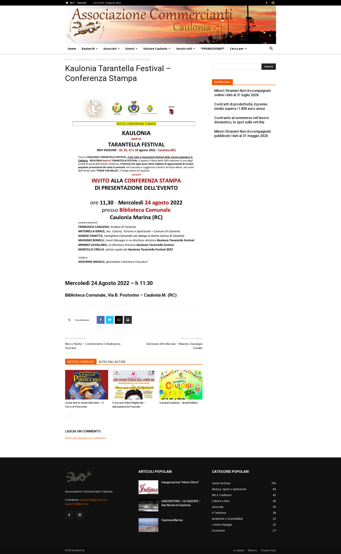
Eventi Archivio (84, 59)
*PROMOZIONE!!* (212, 48)
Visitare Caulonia (155, 48)
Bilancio (252, 550)
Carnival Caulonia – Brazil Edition (178, 402)
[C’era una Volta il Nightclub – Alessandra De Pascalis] (133, 384)
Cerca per (237, 48)
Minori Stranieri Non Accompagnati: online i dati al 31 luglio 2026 (242, 92)
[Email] (119, 320)
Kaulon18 (88, 48)
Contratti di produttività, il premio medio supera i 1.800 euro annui (241, 106)
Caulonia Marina (172, 520)
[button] (271, 49)
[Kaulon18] (170, 25)
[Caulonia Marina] (148, 525)
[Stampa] (128, 320)
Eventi (130, 48)
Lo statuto (239, 550)
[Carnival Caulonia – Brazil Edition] (180, 384)
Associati (110, 48)
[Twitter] (110, 320)
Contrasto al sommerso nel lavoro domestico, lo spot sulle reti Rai (241, 120)
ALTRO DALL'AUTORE (112, 361)
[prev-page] (67, 414)
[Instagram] (273, 3)
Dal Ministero (222, 82)
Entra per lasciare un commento (85, 438)
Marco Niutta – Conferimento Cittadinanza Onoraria (92, 346)
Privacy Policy (268, 550)
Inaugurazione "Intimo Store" (180, 482)
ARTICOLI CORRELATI (80, 361)
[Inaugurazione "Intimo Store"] (148, 487)
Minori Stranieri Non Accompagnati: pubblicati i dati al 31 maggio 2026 (242, 133)
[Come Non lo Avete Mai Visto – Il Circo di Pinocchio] (86, 384)
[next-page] (73, 414)
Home (72, 48)
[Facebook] (266, 3)
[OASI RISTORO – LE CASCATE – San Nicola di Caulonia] (148, 506)
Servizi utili (184, 48)
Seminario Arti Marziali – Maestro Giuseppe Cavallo (174, 346)
